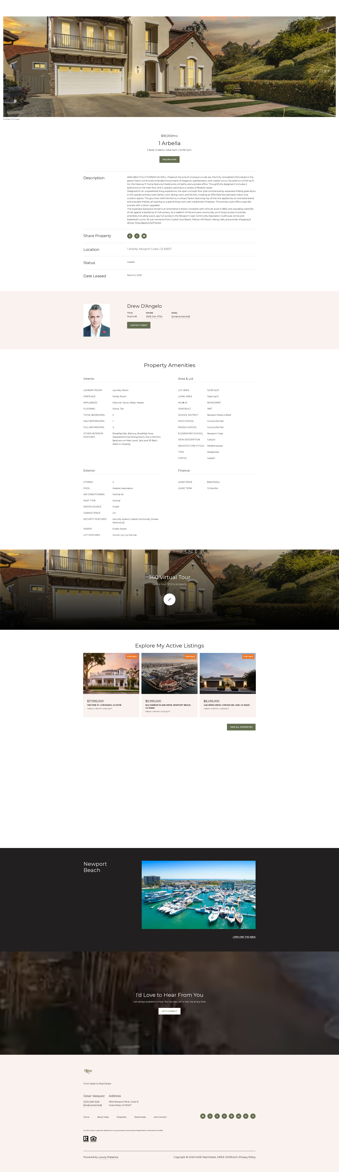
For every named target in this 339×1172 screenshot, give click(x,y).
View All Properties (241, 727)
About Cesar (103, 1117)
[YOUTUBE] (203, 1116)
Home (86, 1117)
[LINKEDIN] (238, 1116)
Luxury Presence (108, 1157)
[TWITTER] (217, 1116)
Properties (121, 1117)
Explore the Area (245, 937)
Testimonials (140, 1117)
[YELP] (210, 1116)
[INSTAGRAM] (224, 1116)
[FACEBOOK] (253, 1116)
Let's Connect (160, 1117)
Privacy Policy (247, 1157)
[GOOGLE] (231, 1116)
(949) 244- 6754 (154, 316)
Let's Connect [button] (169, 1011)
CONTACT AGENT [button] (138, 325)
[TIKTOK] (245, 1116)
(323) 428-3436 (91, 1102)
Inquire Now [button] (169, 159)
